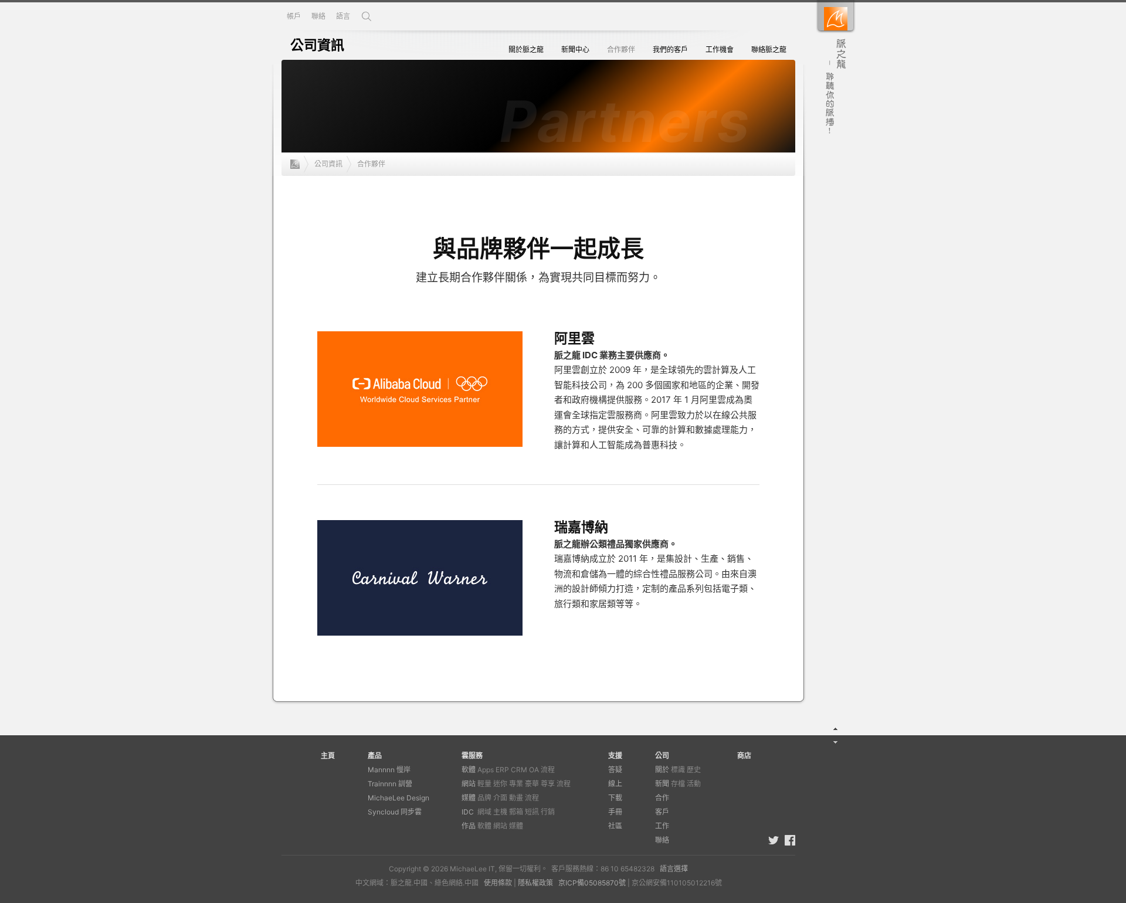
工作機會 (720, 49)
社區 (615, 825)
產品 (375, 755)
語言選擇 (674, 868)
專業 (516, 783)
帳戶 (294, 16)
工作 (662, 825)
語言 (343, 16)
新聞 (662, 783)
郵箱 (516, 811)
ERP (502, 769)
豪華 (532, 783)
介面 (500, 797)
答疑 (615, 769)
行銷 (548, 811)
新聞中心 (575, 49)
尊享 (548, 783)
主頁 (328, 755)
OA (534, 769)
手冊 (615, 811)
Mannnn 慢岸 (389, 769)
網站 (469, 783)
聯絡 (318, 16)
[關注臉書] (790, 840)
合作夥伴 (621, 49)
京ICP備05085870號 (592, 882)
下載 (615, 797)
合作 (662, 797)
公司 (662, 755)
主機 (500, 811)
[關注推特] (773, 840)
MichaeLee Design (398, 797)
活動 (694, 783)
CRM (519, 769)
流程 (548, 769)
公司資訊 (328, 163)
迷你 (500, 783)
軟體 (469, 769)
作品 (469, 825)
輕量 (484, 783)
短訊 (532, 811)
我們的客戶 (670, 49)
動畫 (516, 797)
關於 (662, 769)
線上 (615, 783)
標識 (678, 769)
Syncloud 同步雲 (395, 811)
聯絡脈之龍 (768, 49)
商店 (744, 755)
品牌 (484, 797)
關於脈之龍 (526, 49)
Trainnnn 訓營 (390, 783)
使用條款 (498, 882)
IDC (468, 811)
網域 (484, 811)
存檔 (678, 783)
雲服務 (472, 755)
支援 (615, 755)
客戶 (662, 811)
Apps (485, 769)
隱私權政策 (535, 882)
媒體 (469, 797)
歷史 (694, 769)
